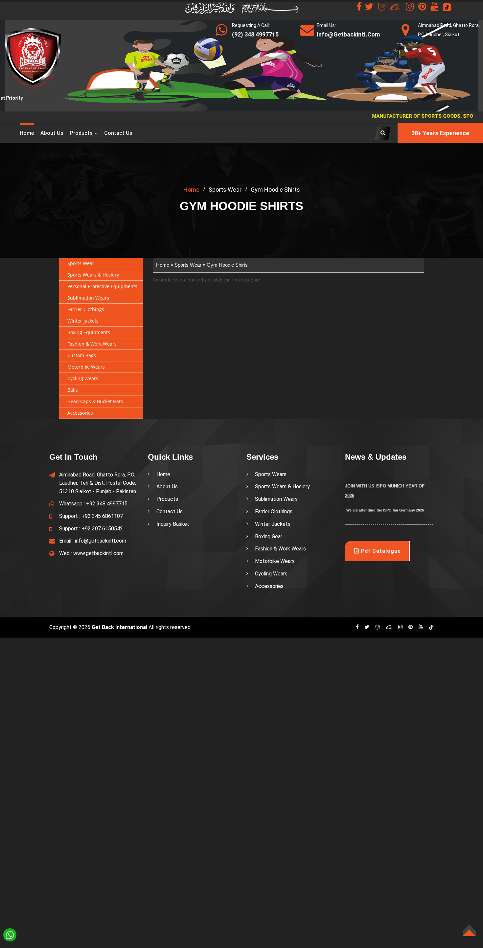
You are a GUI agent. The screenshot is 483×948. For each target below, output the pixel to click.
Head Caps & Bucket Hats (95, 401)
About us (51, 133)
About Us (167, 486)
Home (27, 133)
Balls (72, 390)
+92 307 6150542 (102, 528)
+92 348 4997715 (106, 503)
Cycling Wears (82, 378)
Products (81, 133)
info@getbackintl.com (100, 541)
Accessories (80, 413)
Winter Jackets (83, 321)
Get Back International (119, 627)
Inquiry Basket (172, 524)
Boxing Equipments (88, 332)
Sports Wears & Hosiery (93, 275)
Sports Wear (80, 263)
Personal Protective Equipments (102, 286)
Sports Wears (271, 474)
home (191, 189)
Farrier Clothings (85, 309)
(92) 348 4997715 (255, 34)
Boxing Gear (268, 536)
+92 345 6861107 (102, 516)
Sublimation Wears (88, 298)
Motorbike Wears (86, 367)
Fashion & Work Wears (92, 344)
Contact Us (118, 133)
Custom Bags (81, 355)
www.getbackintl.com (98, 553)
